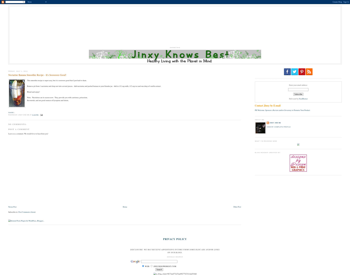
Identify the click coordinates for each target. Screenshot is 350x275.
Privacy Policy (175, 239)
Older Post (237, 207)
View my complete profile (279, 127)
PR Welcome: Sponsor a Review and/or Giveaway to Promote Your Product (282, 110)
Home (125, 207)
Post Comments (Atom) (27, 212)
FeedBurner (303, 98)
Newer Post (12, 207)
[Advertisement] (175, 25)
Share (11, 112)
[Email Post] (41, 115)
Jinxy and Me (275, 123)
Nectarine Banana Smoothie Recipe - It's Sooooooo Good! (37, 75)
